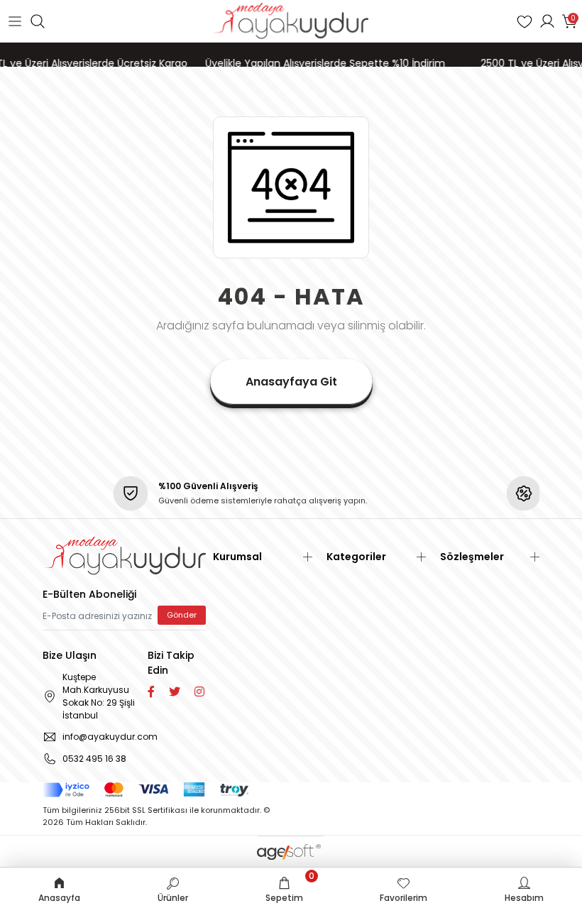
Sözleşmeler (472, 557)
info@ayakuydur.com (102, 737)
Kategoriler (356, 557)
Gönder (182, 614)
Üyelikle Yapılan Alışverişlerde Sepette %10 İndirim (318, 63)
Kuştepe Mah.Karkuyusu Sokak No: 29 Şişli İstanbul (98, 696)
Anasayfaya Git (291, 381)
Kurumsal (237, 557)
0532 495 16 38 (94, 759)
